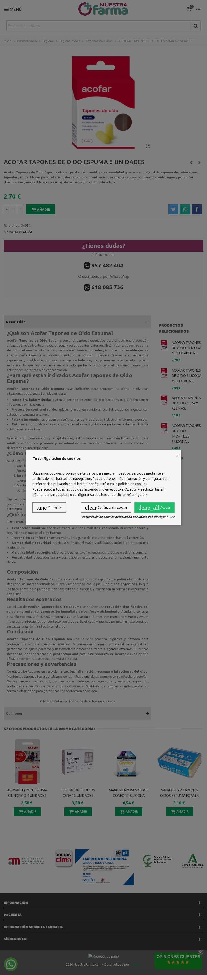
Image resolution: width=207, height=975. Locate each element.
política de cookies (132, 484)
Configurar (49, 507)
